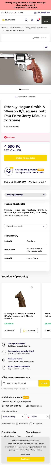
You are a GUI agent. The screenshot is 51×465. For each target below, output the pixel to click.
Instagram (37, 423)
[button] (26, 20)
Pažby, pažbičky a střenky (36, 28)
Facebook (23, 423)
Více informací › (11, 126)
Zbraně (29, 436)
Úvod (3, 28)
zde (39, 450)
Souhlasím (25, 459)
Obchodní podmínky (11, 436)
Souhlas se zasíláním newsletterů (14, 389)
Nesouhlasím (25, 454)
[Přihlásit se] (32, 20)
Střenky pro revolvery (15, 30)
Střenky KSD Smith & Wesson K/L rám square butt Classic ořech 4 (19, 316)
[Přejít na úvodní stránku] (8, 19)
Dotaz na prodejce (25, 158)
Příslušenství (15, 28)
